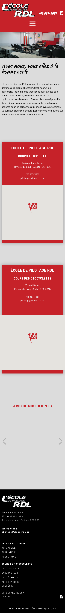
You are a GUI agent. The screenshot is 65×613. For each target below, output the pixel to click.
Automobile (9, 547)
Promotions (9, 556)
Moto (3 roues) (10, 577)
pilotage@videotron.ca (32, 178)
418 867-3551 (47, 13)
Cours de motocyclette (17, 563)
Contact (7, 596)
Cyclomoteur (10, 572)
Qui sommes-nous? (13, 592)
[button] (32, 207)
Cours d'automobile (14, 543)
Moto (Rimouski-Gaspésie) (11, 584)
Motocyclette (10, 568)
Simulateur (9, 552)
